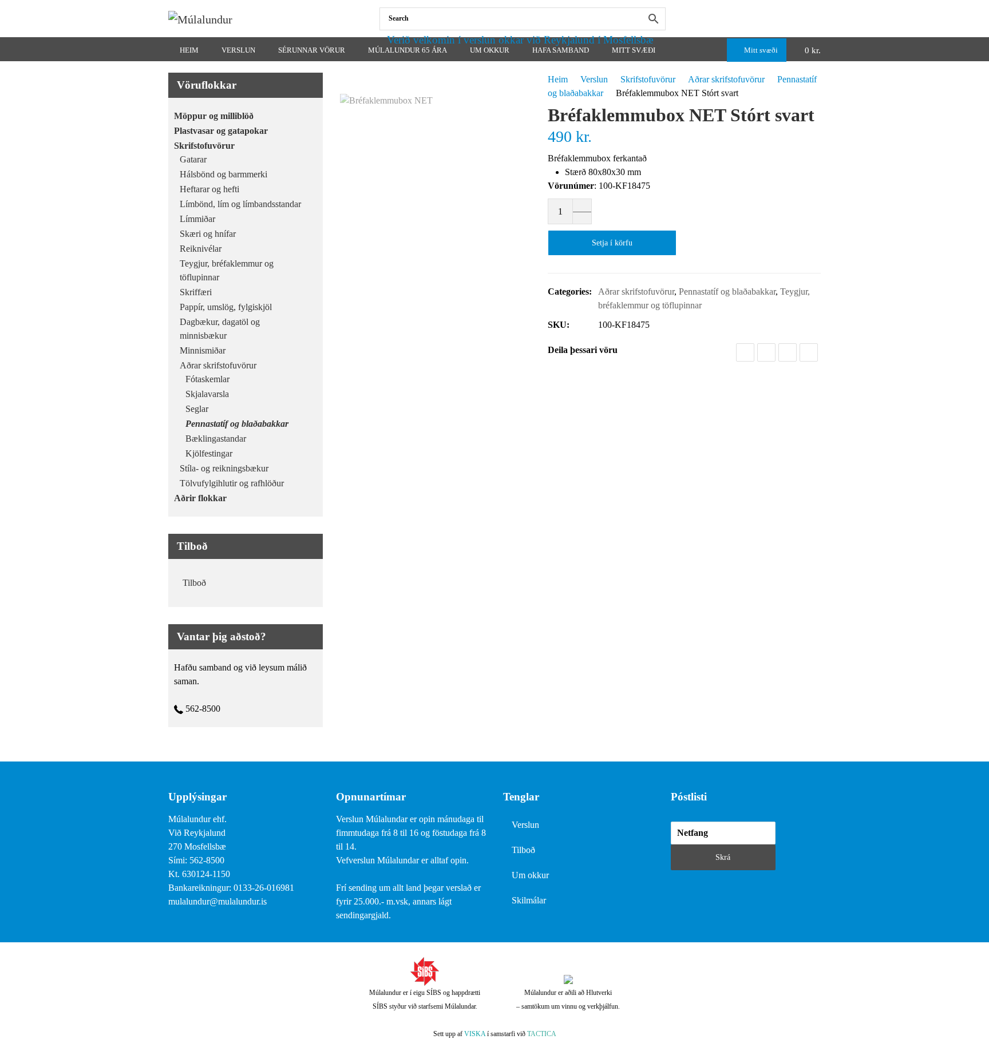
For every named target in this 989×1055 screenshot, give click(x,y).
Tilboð (194, 583)
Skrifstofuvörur (647, 79)
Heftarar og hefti (209, 189)
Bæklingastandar (215, 438)
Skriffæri (196, 292)
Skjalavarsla (207, 394)
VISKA (474, 1034)
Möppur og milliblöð (214, 116)
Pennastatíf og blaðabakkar (727, 291)
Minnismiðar (203, 350)
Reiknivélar (200, 248)
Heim (558, 79)
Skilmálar (529, 900)
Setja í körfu (612, 243)
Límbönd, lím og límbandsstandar (240, 204)
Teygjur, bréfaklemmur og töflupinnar (227, 270)
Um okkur (530, 875)
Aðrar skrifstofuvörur (726, 79)
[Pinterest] (809, 352)
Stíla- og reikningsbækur (224, 468)
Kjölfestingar (208, 453)
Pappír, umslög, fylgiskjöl (226, 307)
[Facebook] (818, 18)
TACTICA (541, 1034)
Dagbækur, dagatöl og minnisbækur (220, 328)
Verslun (594, 79)
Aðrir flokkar (200, 498)
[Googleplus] (787, 352)
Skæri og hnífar (208, 234)
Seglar (196, 409)
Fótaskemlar (207, 379)
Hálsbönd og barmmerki (223, 174)
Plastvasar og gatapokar (221, 131)
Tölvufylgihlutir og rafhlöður (232, 483)
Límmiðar (197, 219)
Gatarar (193, 159)
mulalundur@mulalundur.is (217, 901)
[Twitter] (766, 352)
